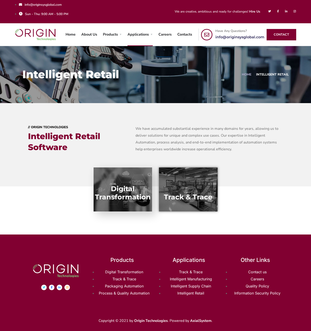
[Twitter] (269, 11)
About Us (89, 34)
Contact (281, 34)
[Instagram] (294, 11)
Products (110, 34)
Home (71, 34)
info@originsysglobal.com (239, 37)
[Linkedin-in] (286, 11)
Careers (165, 34)
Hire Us (254, 11)
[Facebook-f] (278, 11)
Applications (138, 34)
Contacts (184, 34)
